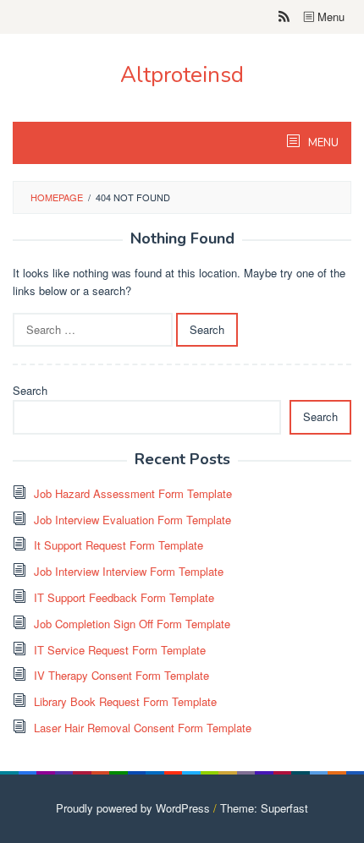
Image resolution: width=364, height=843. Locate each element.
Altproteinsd (182, 75)
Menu (329, 16)
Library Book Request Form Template (125, 701)
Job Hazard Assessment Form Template (133, 493)
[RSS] (284, 17)
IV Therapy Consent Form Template (121, 675)
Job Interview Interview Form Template (128, 571)
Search (30, 390)
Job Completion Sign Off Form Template (132, 624)
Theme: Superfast (264, 808)
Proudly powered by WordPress (133, 808)
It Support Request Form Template (118, 545)
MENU (322, 143)
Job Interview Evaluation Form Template (132, 520)
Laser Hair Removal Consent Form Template (142, 728)
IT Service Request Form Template (120, 650)
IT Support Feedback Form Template (124, 597)
